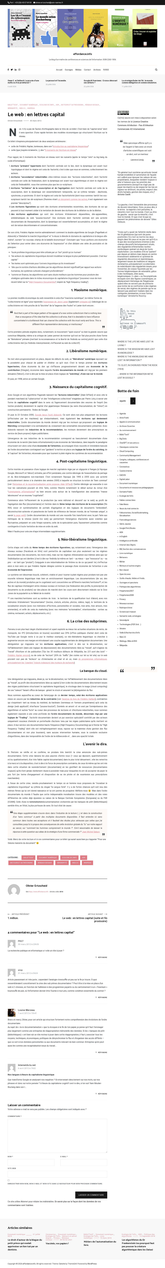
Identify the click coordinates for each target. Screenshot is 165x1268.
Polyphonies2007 (126, 591)
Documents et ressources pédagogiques (136, 488)
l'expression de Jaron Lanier (55, 302)
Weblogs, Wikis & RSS (128, 641)
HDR (57, 105)
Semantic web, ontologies (130, 616)
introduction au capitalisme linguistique (70, 146)
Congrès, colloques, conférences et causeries (134, 461)
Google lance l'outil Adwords (48, 415)
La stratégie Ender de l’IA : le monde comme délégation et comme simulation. (139, 82)
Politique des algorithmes (130, 587)
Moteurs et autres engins (72, 105)
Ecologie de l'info (47, 105)
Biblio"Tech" (13, 105)
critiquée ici (85, 302)
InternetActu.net (27, 1065)
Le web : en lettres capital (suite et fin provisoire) (84, 918)
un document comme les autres (72, 199)
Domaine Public (125, 492)
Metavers (123, 557)
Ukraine (122, 629)
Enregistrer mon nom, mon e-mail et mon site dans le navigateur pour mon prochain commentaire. (55, 1184)
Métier (122, 562)
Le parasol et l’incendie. (56, 81)
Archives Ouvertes (127, 426)
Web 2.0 (22, 108)
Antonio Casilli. (124, 194)
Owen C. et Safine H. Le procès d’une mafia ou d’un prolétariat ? (23, 82)
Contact (87, 70)
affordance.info (82, 54)
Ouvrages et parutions (128, 583)
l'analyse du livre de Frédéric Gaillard (78, 699)
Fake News (123, 504)
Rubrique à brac (125, 608)
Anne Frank (124, 418)
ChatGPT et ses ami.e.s (129, 443)
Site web (12, 1168)
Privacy (122, 599)
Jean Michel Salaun (91, 832)
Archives (97, 70)
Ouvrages (69, 70)
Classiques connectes (128, 447)
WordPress (92, 1264)
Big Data (122, 439)
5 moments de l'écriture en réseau (60, 150)
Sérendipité (12, 108)
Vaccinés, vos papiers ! (57, 1244)
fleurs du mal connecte (129, 509)
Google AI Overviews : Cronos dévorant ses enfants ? (100, 82)
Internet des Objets (127, 545)
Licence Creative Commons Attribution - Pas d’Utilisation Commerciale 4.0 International (135, 125)
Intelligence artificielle (128, 541)
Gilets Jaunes (125, 524)
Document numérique (29, 105)
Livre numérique (126, 553)
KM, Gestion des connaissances (132, 549)
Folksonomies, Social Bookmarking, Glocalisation (133, 514)
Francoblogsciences (127, 520)
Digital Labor (124, 479)
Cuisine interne (125, 471)
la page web (19, 515)
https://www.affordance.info (38, 892)
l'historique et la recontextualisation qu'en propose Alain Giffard (42, 484)
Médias (78, 70)
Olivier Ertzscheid (15, 121)
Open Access (125, 574)
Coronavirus (124, 467)
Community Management (130, 455)
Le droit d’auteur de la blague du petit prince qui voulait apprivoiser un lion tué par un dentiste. (25, 1245)
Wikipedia (31, 108)
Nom (10, 1157)
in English (123, 536)
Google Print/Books (127, 528)
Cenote (62, 1264)
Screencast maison (127, 612)
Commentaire (15, 1116)
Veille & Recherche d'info (129, 633)
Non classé (124, 570)
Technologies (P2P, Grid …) (130, 624)
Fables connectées (127, 500)
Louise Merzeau (26, 1010)
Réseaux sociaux (92, 105)
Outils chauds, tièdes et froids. (132, 578)
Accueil (59, 70)
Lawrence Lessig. (137, 160)
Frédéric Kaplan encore (18, 655)
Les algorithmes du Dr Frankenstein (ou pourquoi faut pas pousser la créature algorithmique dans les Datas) (138, 1245)
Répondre (102, 957)
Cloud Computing (126, 451)
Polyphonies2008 (126, 595)
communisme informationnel (21, 491)
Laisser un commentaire (91, 1195)
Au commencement (127, 430)
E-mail (64, 1157)
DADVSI (122, 475)
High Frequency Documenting (42, 282)
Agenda (122, 414)
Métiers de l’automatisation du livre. (100, 1243)
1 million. (19, 916)
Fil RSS (106, 70)
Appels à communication (129, 422)
